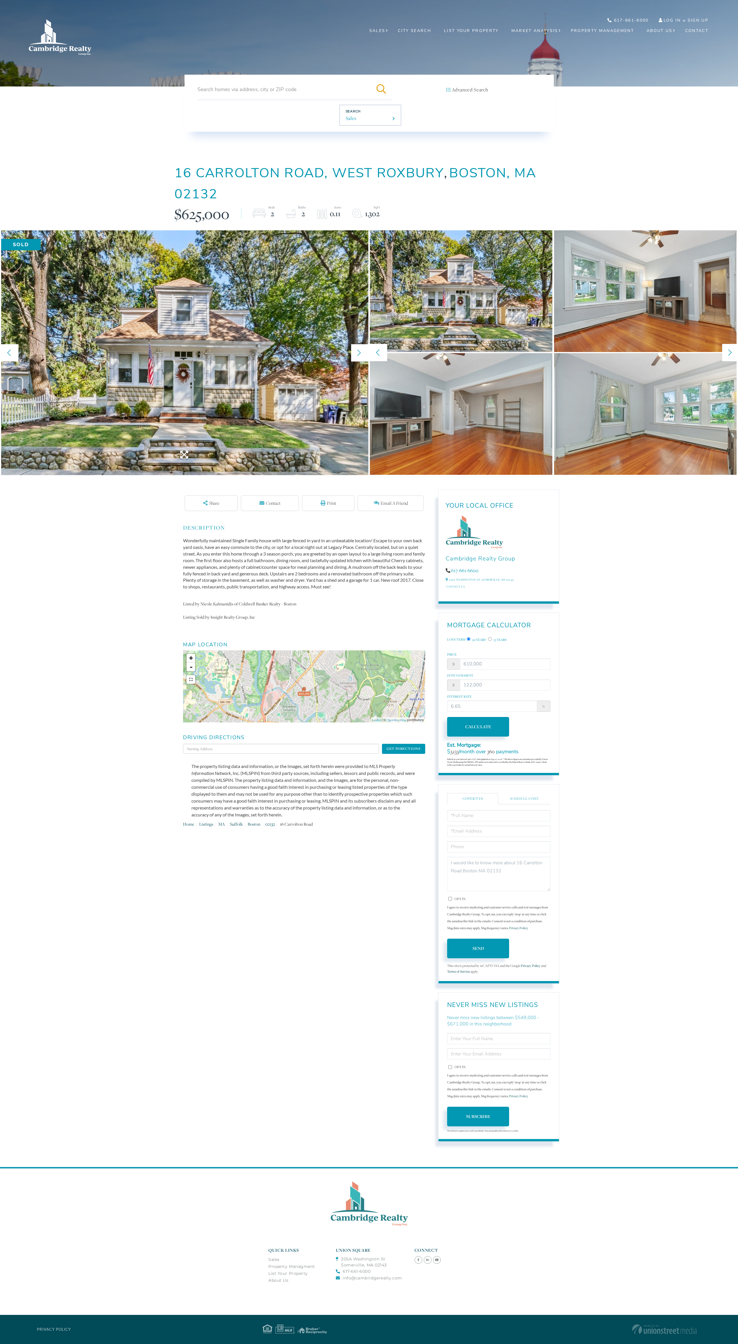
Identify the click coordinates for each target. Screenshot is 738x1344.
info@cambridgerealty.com (372, 1278)
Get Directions (404, 748)
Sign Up (698, 20)
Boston (254, 824)
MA (221, 824)
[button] (381, 89)
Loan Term (456, 639)
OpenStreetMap (396, 720)
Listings (206, 824)
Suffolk (236, 824)
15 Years (500, 639)
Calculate (478, 727)
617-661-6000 (630, 20)
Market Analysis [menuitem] (534, 30)
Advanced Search (470, 89)
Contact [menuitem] (696, 30)
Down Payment (460, 675)
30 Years (479, 639)
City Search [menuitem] (414, 30)
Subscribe (478, 1116)
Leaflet (376, 720)
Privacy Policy (518, 928)
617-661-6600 (465, 570)
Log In (672, 20)
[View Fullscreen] (191, 679)
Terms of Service (458, 971)
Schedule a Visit (524, 798)
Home (188, 824)
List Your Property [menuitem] (471, 30)
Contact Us (455, 586)
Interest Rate (459, 696)
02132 (270, 824)
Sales (351, 118)
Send (478, 948)
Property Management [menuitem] (602, 30)
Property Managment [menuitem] (291, 1266)
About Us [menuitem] (660, 30)
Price (452, 654)
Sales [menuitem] (377, 30)
